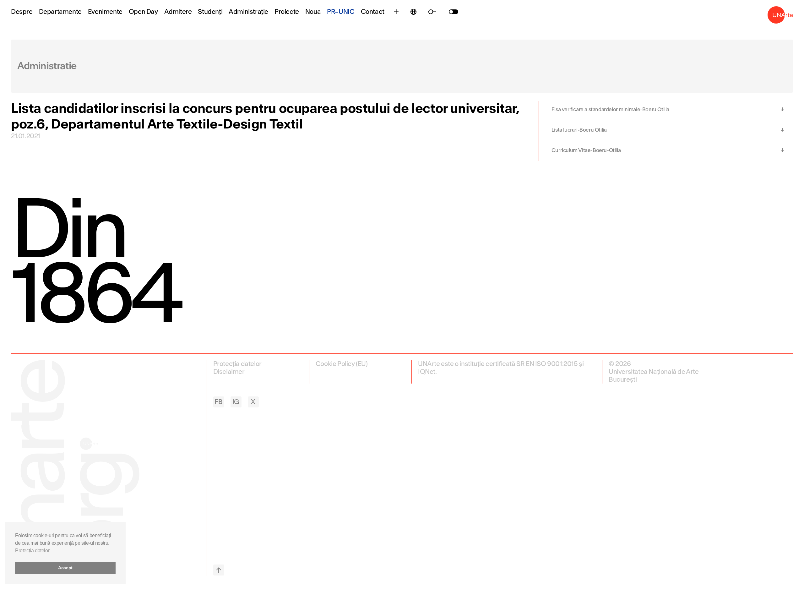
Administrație (248, 11)
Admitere (178, 11)
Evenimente (105, 11)
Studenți (210, 11)
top (218, 569)
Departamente (60, 11)
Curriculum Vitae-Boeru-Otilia (586, 150)
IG (235, 402)
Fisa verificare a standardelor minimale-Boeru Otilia (610, 109)
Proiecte (286, 11)
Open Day (143, 11)
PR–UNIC (340, 11)
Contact (372, 11)
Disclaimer (229, 371)
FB (218, 402)
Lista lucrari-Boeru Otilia (579, 130)
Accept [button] (65, 567)
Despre (22, 11)
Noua (313, 11)
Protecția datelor (237, 364)
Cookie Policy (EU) (342, 364)
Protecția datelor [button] (32, 550)
